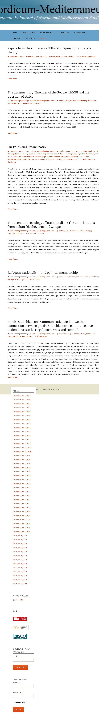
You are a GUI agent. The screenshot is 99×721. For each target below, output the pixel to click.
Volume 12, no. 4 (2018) (22, 496)
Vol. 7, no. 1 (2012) (20, 571)
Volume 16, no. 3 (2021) (22, 456)
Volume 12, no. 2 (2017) (22, 503)
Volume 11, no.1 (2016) (21, 519)
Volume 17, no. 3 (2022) (22, 436)
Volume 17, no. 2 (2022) (22, 440)
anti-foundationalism (26, 156)
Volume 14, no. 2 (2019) (22, 480)
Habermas (63, 334)
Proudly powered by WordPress (48, 389)
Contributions (80, 32)
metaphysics (22, 159)
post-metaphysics (42, 159)
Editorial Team (63, 32)
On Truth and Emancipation (28, 147)
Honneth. (76, 334)
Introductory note (16, 56)
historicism (12, 159)
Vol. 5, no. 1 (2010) (20, 583)
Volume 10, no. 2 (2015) (22, 527)
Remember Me (21, 702)
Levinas (73, 100)
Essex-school (76, 151)
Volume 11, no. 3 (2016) (22, 511)
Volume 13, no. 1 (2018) (22, 492)
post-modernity (56, 159)
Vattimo (61, 154)
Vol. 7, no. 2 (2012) (20, 567)
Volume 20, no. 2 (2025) (22, 404)
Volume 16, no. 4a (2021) (22, 452)
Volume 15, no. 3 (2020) (22, 468)
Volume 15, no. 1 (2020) (22, 476)
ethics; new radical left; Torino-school (75, 156)
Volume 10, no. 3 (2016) (22, 523)
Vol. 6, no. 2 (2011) (20, 575)
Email (15, 656)
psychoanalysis (14, 103)
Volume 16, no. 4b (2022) (22, 448)
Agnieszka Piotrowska (32, 103)
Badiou (61, 100)
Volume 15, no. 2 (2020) (22, 472)
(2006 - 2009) (18, 600)
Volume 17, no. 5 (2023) (22, 428)
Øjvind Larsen (42, 336)
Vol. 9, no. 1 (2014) (20, 547)
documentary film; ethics (86, 100)
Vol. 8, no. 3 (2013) (20, 551)
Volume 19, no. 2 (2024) (22, 412)
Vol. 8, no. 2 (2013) (20, 555)
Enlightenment (64, 151)
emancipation (54, 156)
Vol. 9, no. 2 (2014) (20, 543)
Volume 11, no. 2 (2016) (22, 515)
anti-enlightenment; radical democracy (79, 154)
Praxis (83, 334)
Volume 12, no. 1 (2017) (22, 507)
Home (15, 32)
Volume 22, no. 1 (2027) (22, 396)
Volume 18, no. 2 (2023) (22, 420)
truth (78, 159)
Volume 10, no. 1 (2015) (22, 531)
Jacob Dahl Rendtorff (87, 56)
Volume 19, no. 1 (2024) (22, 416)
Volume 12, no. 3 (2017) (22, 499)
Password (17, 692)
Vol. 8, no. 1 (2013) (20, 559)
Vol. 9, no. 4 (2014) (20, 535)
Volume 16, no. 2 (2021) (22, 460)
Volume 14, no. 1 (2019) (22, 484)
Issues (42, 38)
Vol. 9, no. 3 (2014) (20, 539)
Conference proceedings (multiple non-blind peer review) (32, 100)
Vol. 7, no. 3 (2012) (20, 563)
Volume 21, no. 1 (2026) (22, 400)
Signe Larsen (35, 279)
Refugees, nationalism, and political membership (43, 272)
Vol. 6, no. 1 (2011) (20, 579)
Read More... (13, 78)
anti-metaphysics (41, 156)
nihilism (31, 159)
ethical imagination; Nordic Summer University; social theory (51, 56)
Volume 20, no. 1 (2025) (22, 408)
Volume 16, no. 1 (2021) (22, 464)
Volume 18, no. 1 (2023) (22, 424)
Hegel (70, 334)
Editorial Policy (29, 32)
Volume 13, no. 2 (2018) (22, 488)
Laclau (84, 151)
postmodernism (69, 159)
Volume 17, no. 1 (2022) (22, 444)
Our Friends (30, 38)
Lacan (67, 100)
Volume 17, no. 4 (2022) (22, 432)
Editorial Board (46, 32)
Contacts (16, 38)
